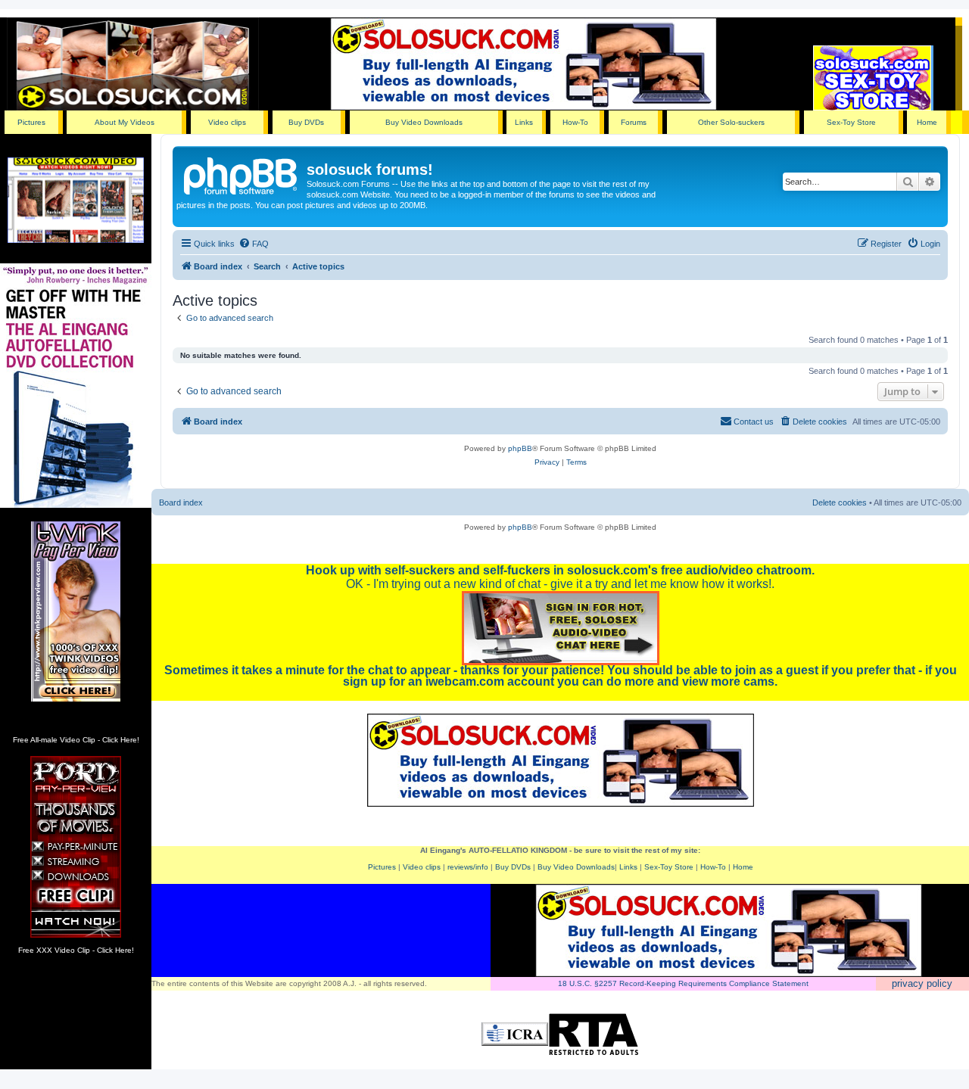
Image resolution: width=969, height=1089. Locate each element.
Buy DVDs (306, 122)
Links (524, 122)
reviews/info (467, 867)
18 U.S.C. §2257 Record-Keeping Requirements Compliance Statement (683, 983)
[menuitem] (253, 244)
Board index (181, 502)
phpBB (520, 448)
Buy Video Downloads (424, 122)
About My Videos (124, 122)
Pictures (31, 122)
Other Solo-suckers (731, 122)
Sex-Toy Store (851, 122)
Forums (634, 122)
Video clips (227, 122)
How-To (575, 122)
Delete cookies (839, 502)
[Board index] (241, 174)
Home (927, 122)
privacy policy (922, 983)
